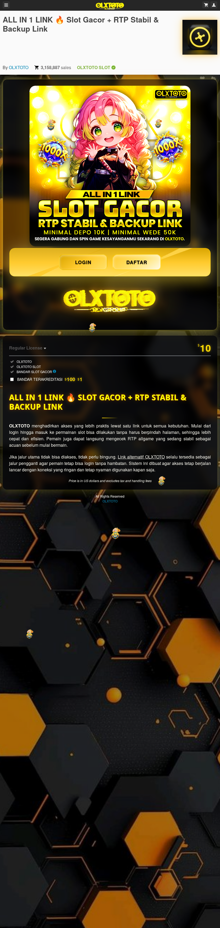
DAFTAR (136, 262)
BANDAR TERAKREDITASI (49, 379)
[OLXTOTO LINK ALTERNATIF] (110, 166)
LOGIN (83, 262)
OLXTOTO (18, 67)
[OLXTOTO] (199, 37)
